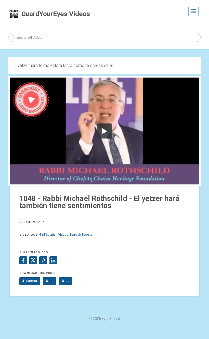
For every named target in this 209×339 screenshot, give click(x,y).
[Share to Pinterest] (43, 260)
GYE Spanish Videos (53, 234)
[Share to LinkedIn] (53, 260)
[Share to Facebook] (23, 260)
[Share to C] (33, 260)
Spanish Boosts (81, 234)
